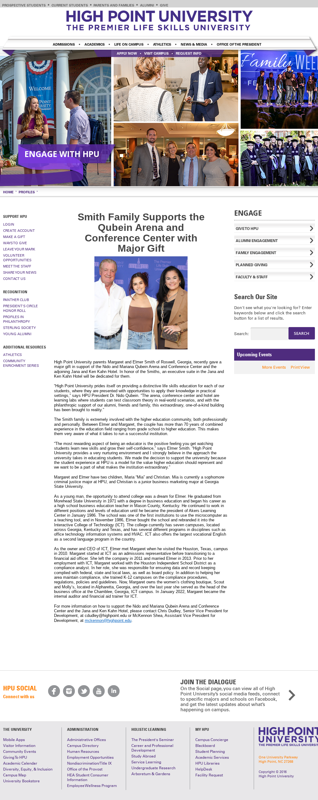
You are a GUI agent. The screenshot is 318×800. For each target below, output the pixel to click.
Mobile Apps (14, 740)
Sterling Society (19, 328)
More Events (274, 367)
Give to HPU (247, 228)
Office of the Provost (84, 769)
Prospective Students (24, 5)
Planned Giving (251, 265)
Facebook (54, 691)
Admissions (64, 44)
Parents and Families (113, 5)
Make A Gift (14, 237)
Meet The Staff (17, 266)
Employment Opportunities (90, 757)
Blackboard (205, 746)
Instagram (69, 691)
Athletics (162, 44)
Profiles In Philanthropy (16, 319)
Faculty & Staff (252, 277)
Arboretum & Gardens (150, 774)
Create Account (19, 230)
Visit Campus (156, 53)
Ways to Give (15, 243)
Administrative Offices (86, 740)
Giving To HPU (15, 757)
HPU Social (20, 688)
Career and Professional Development (152, 748)
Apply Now (127, 53)
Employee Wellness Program (92, 786)
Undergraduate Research (153, 768)
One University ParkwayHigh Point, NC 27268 (278, 759)
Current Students (70, 5)
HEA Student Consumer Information (87, 777)
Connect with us (18, 696)
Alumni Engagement (257, 240)
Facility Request (209, 775)
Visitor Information (19, 746)
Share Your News (19, 272)
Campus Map (14, 775)
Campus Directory (83, 746)
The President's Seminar (152, 740)
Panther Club (16, 300)
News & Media (194, 44)
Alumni (147, 5)
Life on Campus (128, 44)
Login (8, 224)
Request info (189, 53)
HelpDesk (203, 769)
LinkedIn (113, 691)
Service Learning (146, 762)
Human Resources (83, 751)
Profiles (27, 192)
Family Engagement (256, 252)
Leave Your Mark (19, 249)
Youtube (99, 691)
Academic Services (212, 757)
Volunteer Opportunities (17, 257)
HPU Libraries (207, 763)
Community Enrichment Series (21, 363)
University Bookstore (21, 781)
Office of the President (239, 44)
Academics (94, 44)
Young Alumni (17, 334)
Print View (300, 367)
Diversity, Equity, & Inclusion (27, 769)
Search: (237, 333)
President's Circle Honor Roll (20, 308)
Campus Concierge (211, 740)
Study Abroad (143, 756)
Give (164, 5)
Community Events (19, 751)
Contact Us (14, 278)
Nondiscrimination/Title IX (89, 763)
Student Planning (210, 751)
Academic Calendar (20, 763)
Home (8, 192)
